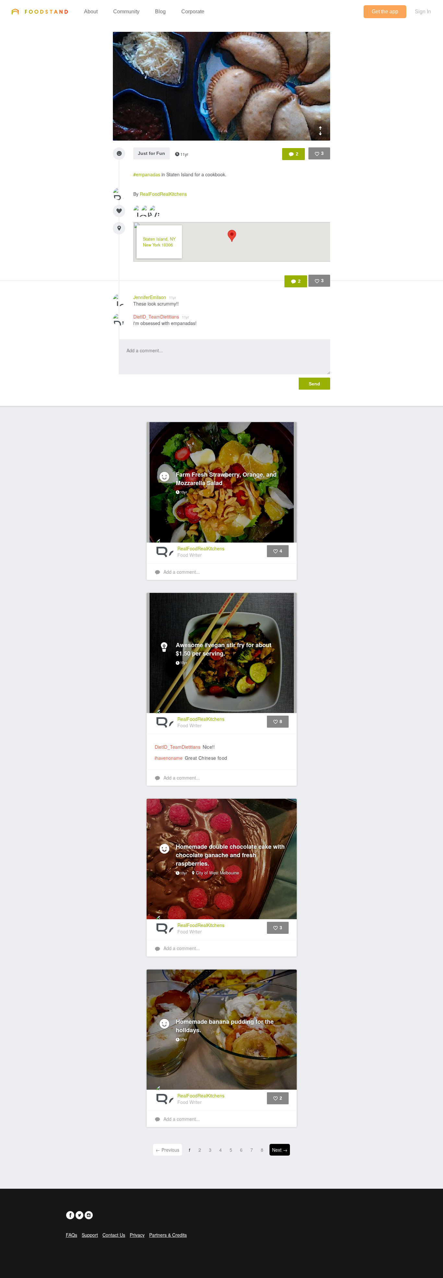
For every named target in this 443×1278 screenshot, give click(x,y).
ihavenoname (169, 758)
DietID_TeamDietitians (161, 316)
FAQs (71, 1235)
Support (90, 1235)
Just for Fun (151, 153)
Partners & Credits (168, 1235)
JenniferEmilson (154, 297)
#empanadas (146, 174)
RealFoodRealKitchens (163, 194)
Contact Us (113, 1235)
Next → (279, 1149)
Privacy (137, 1235)
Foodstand (40, 11)
